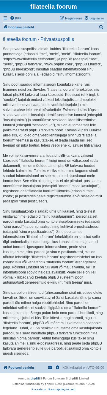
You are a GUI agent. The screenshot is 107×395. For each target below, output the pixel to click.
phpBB (35, 378)
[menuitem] (15, 18)
